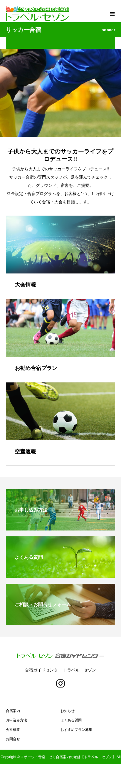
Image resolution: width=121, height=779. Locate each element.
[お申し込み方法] (60, 528)
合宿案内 (13, 711)
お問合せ (13, 739)
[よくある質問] (60, 575)
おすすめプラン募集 (76, 730)
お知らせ (67, 711)
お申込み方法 (16, 720)
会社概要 (13, 730)
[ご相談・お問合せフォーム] (60, 622)
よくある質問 (71, 720)
